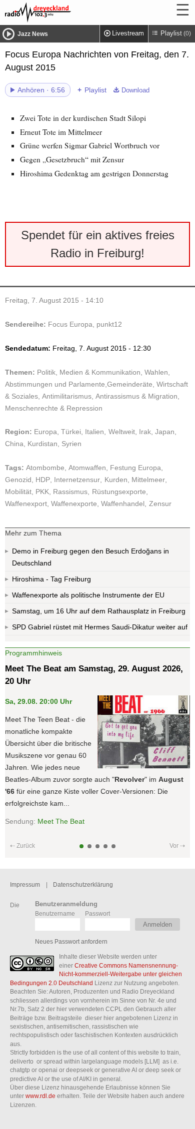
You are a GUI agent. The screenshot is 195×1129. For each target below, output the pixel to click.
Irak (145, 432)
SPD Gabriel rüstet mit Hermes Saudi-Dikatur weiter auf (100, 627)
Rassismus (70, 492)
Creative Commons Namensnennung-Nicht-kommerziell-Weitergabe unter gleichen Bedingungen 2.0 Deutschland (96, 974)
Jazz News (33, 33)
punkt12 (109, 324)
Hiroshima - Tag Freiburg (51, 579)
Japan (164, 432)
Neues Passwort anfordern (71, 941)
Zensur (160, 504)
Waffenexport (26, 504)
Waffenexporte (74, 504)
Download (136, 90)
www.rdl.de (41, 1096)
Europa (45, 432)
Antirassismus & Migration (137, 396)
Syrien (72, 444)
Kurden (116, 480)
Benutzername (55, 913)
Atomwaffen (87, 468)
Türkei (71, 432)
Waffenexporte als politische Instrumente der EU (88, 595)
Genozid (18, 480)
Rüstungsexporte (119, 492)
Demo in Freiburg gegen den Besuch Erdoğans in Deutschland (90, 557)
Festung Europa (135, 468)
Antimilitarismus (67, 396)
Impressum (25, 884)
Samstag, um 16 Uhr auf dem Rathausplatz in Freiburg (99, 611)
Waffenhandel (122, 504)
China (14, 444)
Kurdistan (43, 444)
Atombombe (45, 468)
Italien (94, 432)
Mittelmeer (148, 480)
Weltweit (121, 432)
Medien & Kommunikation (100, 372)
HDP (43, 480)
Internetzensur (77, 480)
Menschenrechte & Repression (53, 408)
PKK (42, 492)
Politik (46, 372)
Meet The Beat (61, 821)
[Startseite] (65, 12)
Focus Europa (70, 324)
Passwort (97, 913)
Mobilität (18, 492)
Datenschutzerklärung (83, 884)
